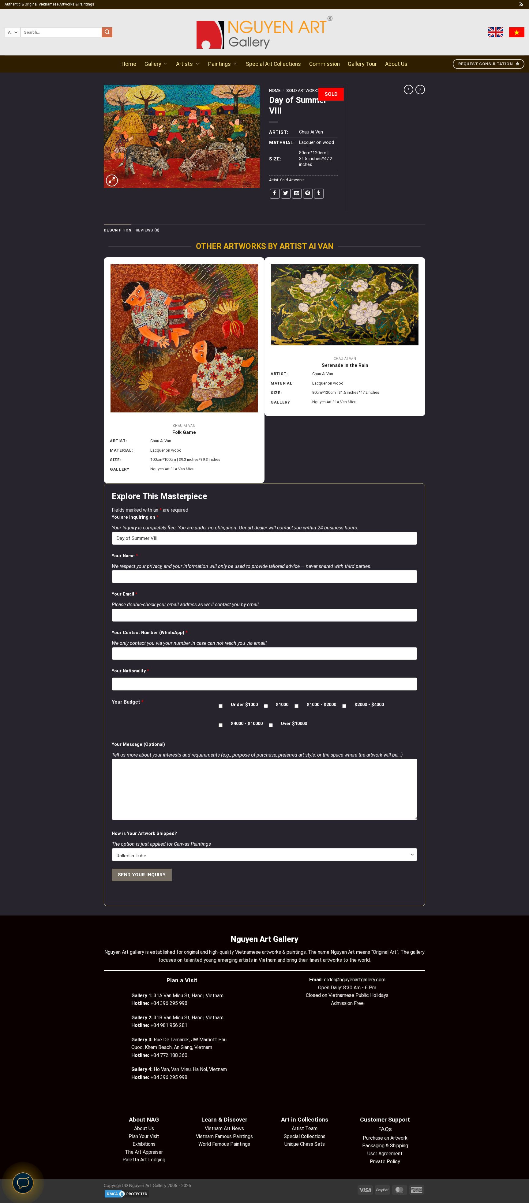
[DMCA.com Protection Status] (127, 1193)
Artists (184, 64)
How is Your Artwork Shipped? (144, 833)
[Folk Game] (184, 338)
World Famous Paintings (224, 1144)
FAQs (385, 1129)
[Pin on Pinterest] (308, 194)
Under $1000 (244, 704)
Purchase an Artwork (385, 1138)
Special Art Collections (273, 64)
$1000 (282, 704)
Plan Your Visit (144, 1136)
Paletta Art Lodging (143, 1160)
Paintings (219, 64)
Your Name (125, 555)
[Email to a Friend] (297, 194)
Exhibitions (144, 1144)
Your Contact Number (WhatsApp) (150, 632)
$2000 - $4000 (369, 704)
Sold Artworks (303, 90)
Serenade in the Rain (345, 365)
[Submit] (107, 32)
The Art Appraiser (144, 1152)
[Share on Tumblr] (319, 194)
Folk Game (184, 432)
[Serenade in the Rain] (345, 304)
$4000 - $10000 (247, 723)
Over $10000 (294, 723)
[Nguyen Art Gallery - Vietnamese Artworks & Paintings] (265, 32)
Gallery (152, 64)
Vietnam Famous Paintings (224, 1136)
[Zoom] (112, 180)
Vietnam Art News (224, 1128)
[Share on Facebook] (275, 194)
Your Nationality (130, 671)
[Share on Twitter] (286, 194)
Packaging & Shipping (385, 1145)
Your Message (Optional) (138, 744)
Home (129, 64)
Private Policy (385, 1161)
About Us (396, 64)
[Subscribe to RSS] (521, 4)
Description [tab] (117, 230)
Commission (324, 64)
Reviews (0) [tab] (148, 230)
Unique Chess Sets (304, 1144)
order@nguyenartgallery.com (354, 980)
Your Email (124, 594)
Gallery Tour (362, 64)
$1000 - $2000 (321, 704)
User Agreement (385, 1153)
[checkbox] (221, 705)
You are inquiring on (135, 517)
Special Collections (304, 1136)
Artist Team (304, 1128)
